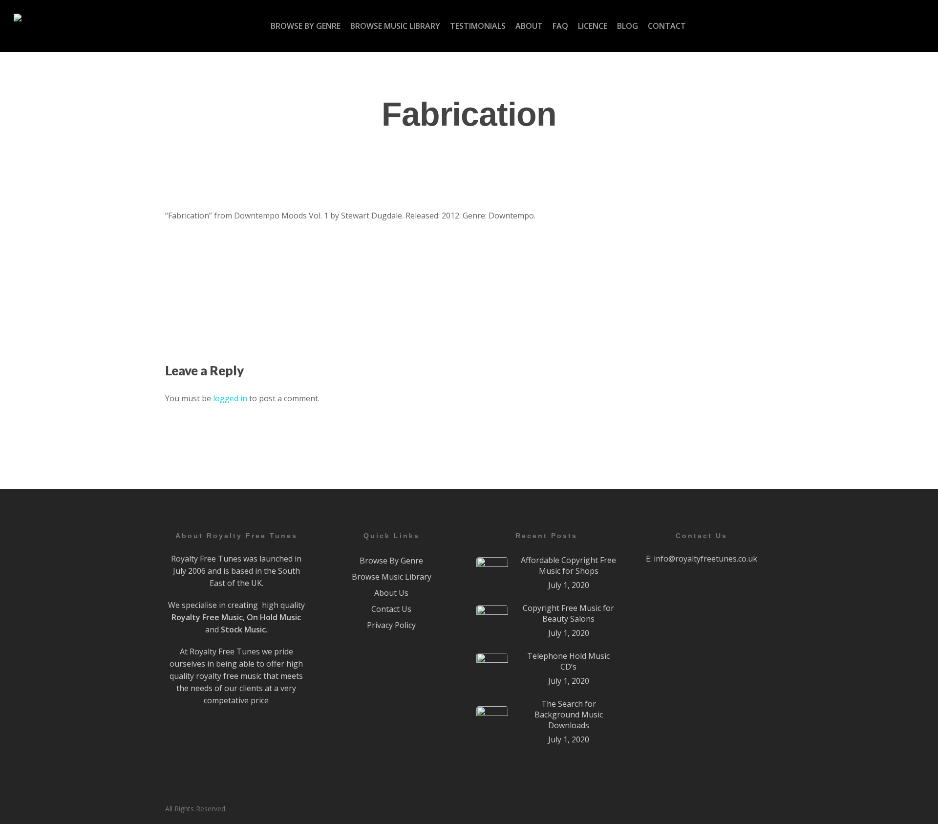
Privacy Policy (391, 625)
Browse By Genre (391, 560)
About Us (391, 592)
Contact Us (391, 609)
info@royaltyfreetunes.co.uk (705, 558)
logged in (230, 398)
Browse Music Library (391, 576)
